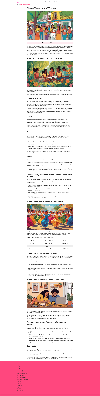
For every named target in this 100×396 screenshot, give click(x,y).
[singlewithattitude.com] (27, 2)
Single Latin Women (21, 375)
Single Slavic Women (21, 377)
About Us (19, 381)
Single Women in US (42, 1)
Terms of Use (20, 390)
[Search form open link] (82, 1)
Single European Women (22, 373)
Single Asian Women (21, 371)
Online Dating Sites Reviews (54, 1)
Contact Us (19, 383)
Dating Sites (19, 368)
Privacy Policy (19, 385)
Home (18, 4)
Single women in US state (22, 379)
